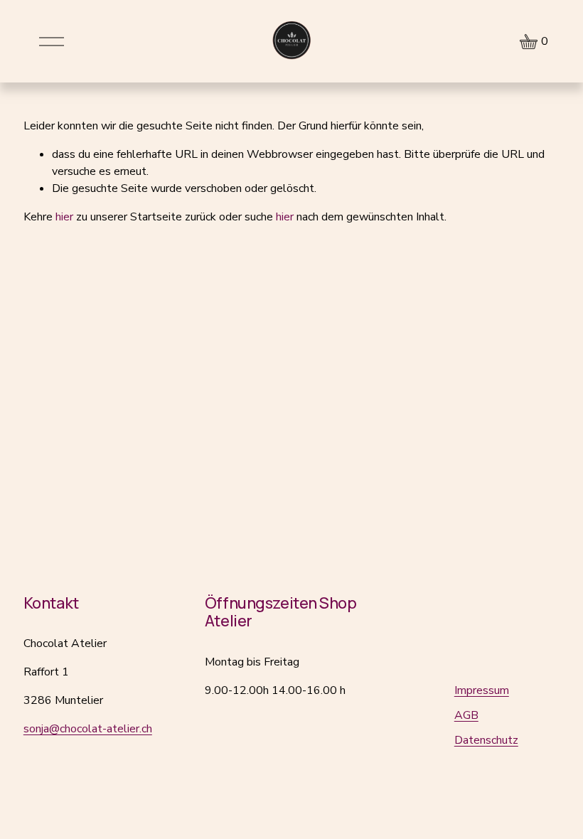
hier (64, 217)
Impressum (481, 690)
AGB (466, 715)
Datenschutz (486, 740)
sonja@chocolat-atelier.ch (87, 729)
